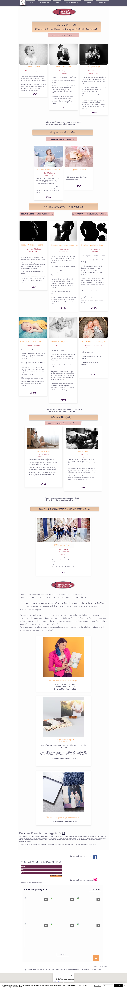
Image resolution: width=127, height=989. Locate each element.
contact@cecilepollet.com (31, 882)
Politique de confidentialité (14, 987)
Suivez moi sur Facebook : (81, 856)
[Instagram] (95, 879)
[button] (44, 2)
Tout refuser (107, 986)
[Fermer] (125, 986)
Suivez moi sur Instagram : (81, 880)
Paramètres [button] (97, 986)
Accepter (118, 986)
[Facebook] (95, 857)
